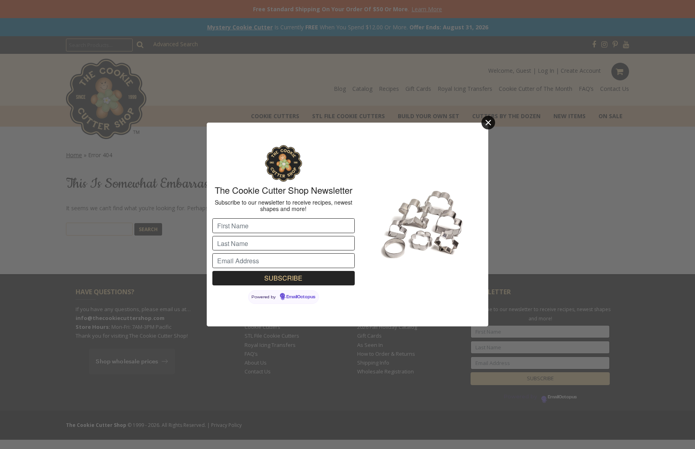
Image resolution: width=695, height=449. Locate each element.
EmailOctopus (300, 297)
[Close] (488, 122)
